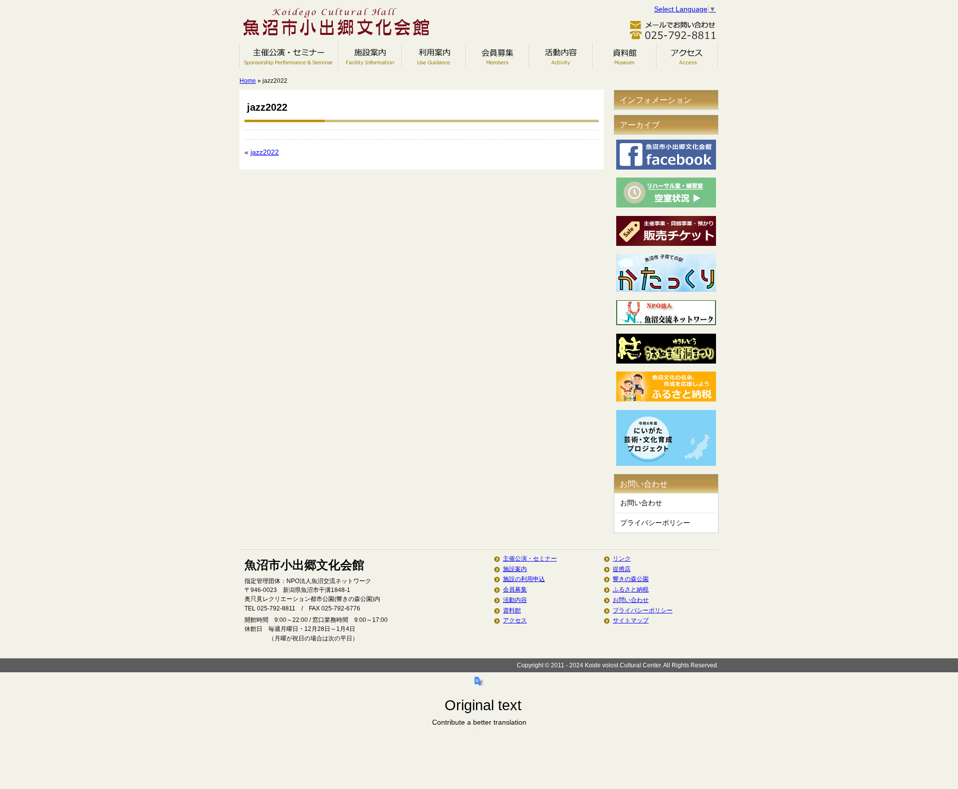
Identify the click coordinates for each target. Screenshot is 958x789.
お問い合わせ (641, 503)
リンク (622, 558)
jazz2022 (264, 152)
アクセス (687, 55)
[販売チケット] (666, 243)
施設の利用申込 (434, 55)
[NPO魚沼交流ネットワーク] (666, 323)
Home (248, 80)
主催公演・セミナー (289, 55)
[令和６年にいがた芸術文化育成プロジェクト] (666, 463)
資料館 (625, 55)
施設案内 (370, 55)
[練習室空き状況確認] (666, 205)
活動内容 (561, 55)
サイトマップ (631, 620)
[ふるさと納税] (666, 399)
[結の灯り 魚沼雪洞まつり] (666, 361)
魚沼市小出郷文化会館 (339, 23)
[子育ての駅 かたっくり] (666, 289)
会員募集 (497, 55)
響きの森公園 (631, 579)
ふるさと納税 (631, 589)
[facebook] (666, 167)
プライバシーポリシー (655, 523)
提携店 (622, 569)
